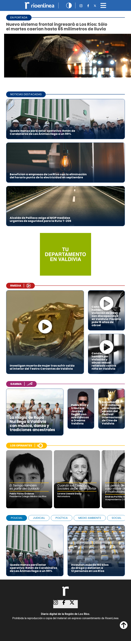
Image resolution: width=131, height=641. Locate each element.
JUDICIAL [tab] (39, 518)
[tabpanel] (65, 549)
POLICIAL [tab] (16, 518)
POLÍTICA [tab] (61, 518)
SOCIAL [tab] (116, 518)
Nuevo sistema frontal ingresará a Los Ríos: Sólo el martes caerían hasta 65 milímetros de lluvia (56, 27)
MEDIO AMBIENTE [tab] (89, 518)
